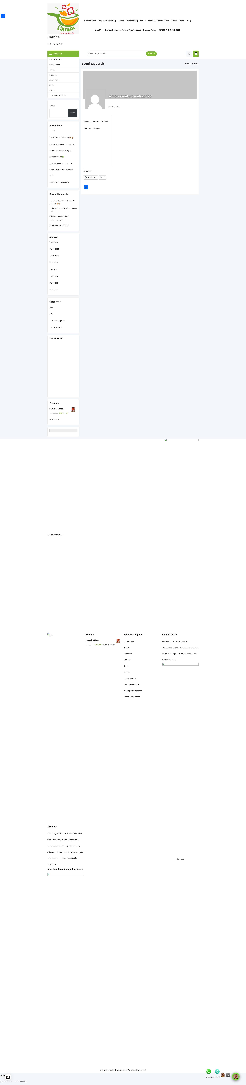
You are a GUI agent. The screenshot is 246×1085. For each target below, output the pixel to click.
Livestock (53, 75)
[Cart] (195, 53)
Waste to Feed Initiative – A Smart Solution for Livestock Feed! (61, 170)
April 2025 (53, 242)
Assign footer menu (55, 535)
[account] (189, 54)
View (73, 113)
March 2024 (54, 283)
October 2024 (54, 256)
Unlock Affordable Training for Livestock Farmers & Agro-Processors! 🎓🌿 (61, 151)
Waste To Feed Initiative (59, 183)
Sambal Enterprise (56, 321)
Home (86, 121)
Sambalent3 (54, 201)
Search (151, 54)
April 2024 (53, 276)
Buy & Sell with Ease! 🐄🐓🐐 (61, 138)
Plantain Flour (62, 216)
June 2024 (53, 263)
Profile (96, 121)
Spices (52, 90)
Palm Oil (52, 131)
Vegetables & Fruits (57, 96)
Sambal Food (54, 80)
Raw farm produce (131, 684)
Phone (217, 1077)
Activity (105, 121)
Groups (97, 128)
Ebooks (52, 70)
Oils (51, 314)
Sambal (54, 37)
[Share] (3, 15)
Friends (88, 128)
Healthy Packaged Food (133, 691)
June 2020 (53, 290)
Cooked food (54, 65)
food (51, 307)
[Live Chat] (223, 1075)
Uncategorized (55, 59)
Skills (51, 85)
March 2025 (54, 249)
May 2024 (53, 269)
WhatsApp (210, 1077)
